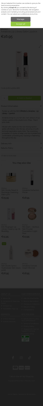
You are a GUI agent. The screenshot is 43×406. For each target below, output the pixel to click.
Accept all (20, 24)
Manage (20, 19)
